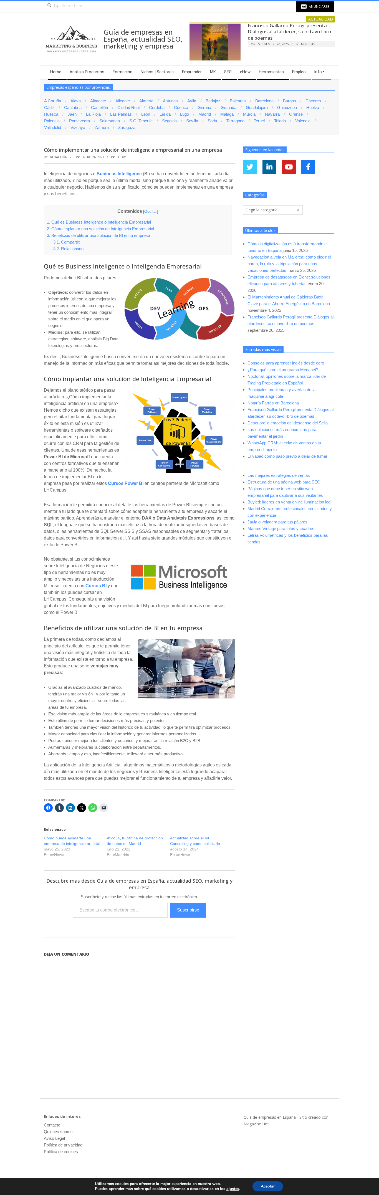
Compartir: (66, 242)
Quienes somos (58, 1131)
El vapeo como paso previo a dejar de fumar (287, 456)
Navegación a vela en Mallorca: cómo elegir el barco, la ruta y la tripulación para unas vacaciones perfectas (289, 264)
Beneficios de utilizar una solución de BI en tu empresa (98, 235)
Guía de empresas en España (270, 1117)
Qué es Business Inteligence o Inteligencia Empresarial (99, 222)
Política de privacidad (63, 1145)
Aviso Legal (54, 1138)
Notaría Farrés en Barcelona (273, 403)
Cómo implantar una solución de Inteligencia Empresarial (100, 228)
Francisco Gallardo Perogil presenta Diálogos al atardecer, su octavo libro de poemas (289, 31)
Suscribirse (188, 910)
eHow (121, 157)
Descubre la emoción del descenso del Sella (287, 423)
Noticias (308, 44)
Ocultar (150, 211)
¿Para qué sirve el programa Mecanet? (282, 369)
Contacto (52, 1125)
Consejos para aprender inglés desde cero (285, 363)
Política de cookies (61, 1151)
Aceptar (268, 1186)
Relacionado (68, 248)
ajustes (232, 1188)
